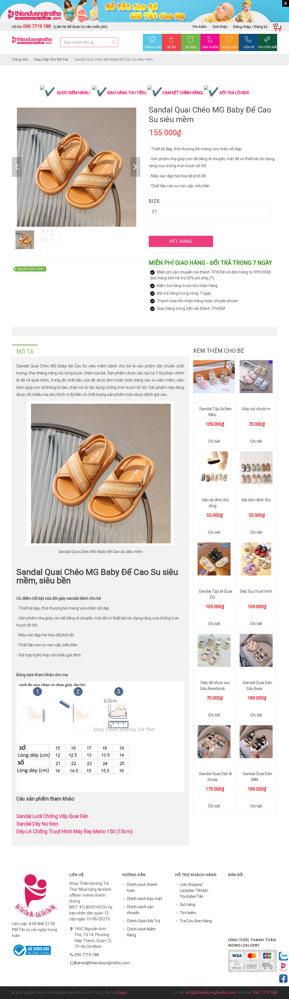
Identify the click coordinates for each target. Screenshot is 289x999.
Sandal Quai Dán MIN (257, 776)
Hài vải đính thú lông (215, 503)
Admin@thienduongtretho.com (102, 963)
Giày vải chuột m (256, 409)
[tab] (25, 351)
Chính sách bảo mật (144, 898)
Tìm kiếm (199, 27)
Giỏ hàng (187, 904)
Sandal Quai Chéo (30, 269)
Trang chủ (20, 59)
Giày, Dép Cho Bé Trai (51, 59)
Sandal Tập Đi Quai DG (215, 594)
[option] (76, 166)
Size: (155, 201)
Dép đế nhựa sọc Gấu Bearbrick (215, 685)
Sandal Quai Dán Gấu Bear (257, 685)
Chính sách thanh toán (142, 887)
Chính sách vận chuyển (140, 910)
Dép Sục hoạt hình (256, 591)
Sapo (122, 992)
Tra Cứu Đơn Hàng (196, 921)
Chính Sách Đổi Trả (143, 921)
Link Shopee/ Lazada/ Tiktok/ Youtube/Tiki (194, 890)
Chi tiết (214, 441)
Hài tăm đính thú (256, 500)
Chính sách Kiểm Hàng (141, 932)
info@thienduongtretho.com (210, 992)
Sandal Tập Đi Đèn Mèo (215, 412)
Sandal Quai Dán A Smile (215, 776)
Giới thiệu (220, 27)
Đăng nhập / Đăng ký (250, 27)
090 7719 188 (87, 954)
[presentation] (25, 351)
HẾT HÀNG (181, 241)
